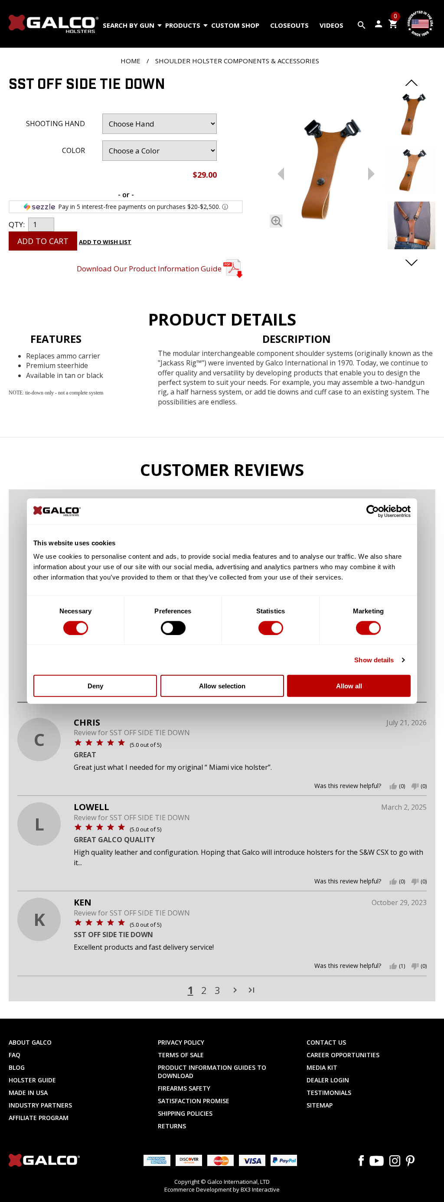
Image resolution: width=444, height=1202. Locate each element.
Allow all (349, 686)
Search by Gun (128, 25)
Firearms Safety (184, 1088)
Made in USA (28, 1092)
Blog (17, 1067)
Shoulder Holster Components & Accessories (237, 60)
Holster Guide (32, 1080)
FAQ (14, 1055)
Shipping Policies (185, 1113)
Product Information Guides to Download (212, 1071)
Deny (95, 686)
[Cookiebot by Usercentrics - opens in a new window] (373, 511)
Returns (172, 1126)
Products (182, 25)
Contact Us (326, 1042)
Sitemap (320, 1105)
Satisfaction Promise (193, 1101)
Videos (331, 25)
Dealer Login (328, 1080)
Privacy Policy (181, 1042)
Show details (374, 659)
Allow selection (222, 686)
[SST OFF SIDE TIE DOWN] (326, 172)
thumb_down (415, 786)
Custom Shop (235, 25)
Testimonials (329, 1092)
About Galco (30, 1042)
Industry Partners (40, 1105)
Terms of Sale (181, 1055)
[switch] (173, 628)
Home (130, 60)
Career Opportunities (343, 1055)
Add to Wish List (105, 242)
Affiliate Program (39, 1118)
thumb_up (393, 786)
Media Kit (322, 1067)
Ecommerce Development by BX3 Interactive (222, 1189)
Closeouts (289, 25)
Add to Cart (43, 241)
